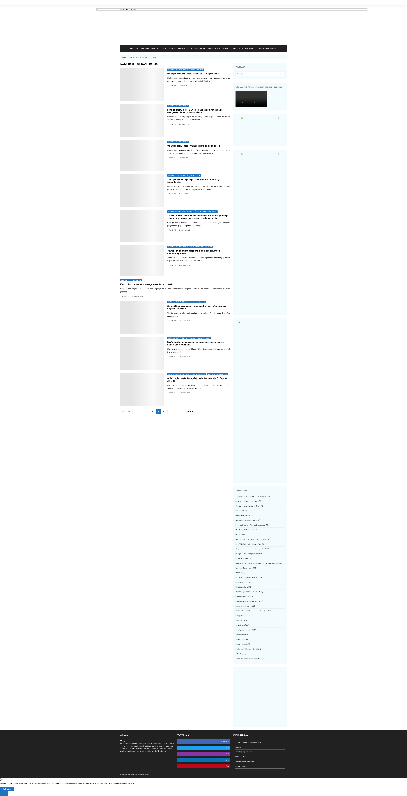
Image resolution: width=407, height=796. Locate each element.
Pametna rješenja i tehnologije (200, 338)
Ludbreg (239, 573)
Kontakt (238, 747)
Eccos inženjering (242, 515)
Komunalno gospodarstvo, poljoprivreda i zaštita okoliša (186, 374)
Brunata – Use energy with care (247, 501)
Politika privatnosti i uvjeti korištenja (248, 742)
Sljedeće (190, 411)
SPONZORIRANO (242, 644)
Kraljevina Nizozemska (243, 568)
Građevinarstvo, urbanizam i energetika (181, 211)
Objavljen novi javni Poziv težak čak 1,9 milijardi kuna (193, 73)
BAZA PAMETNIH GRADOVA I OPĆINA (222, 49)
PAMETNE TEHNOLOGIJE (178, 49)
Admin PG (172, 85)
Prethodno (126, 411)
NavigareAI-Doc (241, 582)
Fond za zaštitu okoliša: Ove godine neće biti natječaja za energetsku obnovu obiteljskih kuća (194, 111)
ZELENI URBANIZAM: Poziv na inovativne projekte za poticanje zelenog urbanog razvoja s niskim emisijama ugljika (197, 216)
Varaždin (239, 654)
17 (146, 411)
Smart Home (240, 625)
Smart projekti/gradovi (197, 302)
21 (170, 411)
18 (152, 411)
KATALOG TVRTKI (198, 49)
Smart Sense (240, 635)
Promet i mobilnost (196, 247)
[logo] (123, 741)
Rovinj (238, 616)
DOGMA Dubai (241, 511)
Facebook (275, 2)
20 (164, 411)
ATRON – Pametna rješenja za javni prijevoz (251, 496)
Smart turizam (195, 175)
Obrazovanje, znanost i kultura (246, 592)
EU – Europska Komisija (244, 530)
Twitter (278, 2)
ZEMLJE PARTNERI (246, 49)
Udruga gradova (241, 766)
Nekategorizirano (242, 587)
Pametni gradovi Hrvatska (244, 761)
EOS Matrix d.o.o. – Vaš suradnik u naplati (250, 525)
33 (182, 411)
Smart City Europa (241, 757)
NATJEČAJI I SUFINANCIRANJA (178, 70)
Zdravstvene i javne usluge (245, 658)
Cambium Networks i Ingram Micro (248, 506)
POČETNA (134, 49)
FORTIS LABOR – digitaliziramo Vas (248, 544)
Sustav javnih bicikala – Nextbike (247, 649)
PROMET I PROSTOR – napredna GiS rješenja (252, 611)
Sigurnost (208, 247)
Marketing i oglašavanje (243, 752)
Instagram (282, 2)
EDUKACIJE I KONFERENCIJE (266, 49)
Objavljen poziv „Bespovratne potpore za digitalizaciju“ (194, 146)
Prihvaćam (7, 789)
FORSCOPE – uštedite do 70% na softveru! (251, 539)
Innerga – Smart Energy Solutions (248, 554)
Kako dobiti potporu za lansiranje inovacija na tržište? (146, 284)
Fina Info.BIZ (240, 535)
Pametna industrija (196, 70)
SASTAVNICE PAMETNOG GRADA (153, 49)
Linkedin (285, 2)
